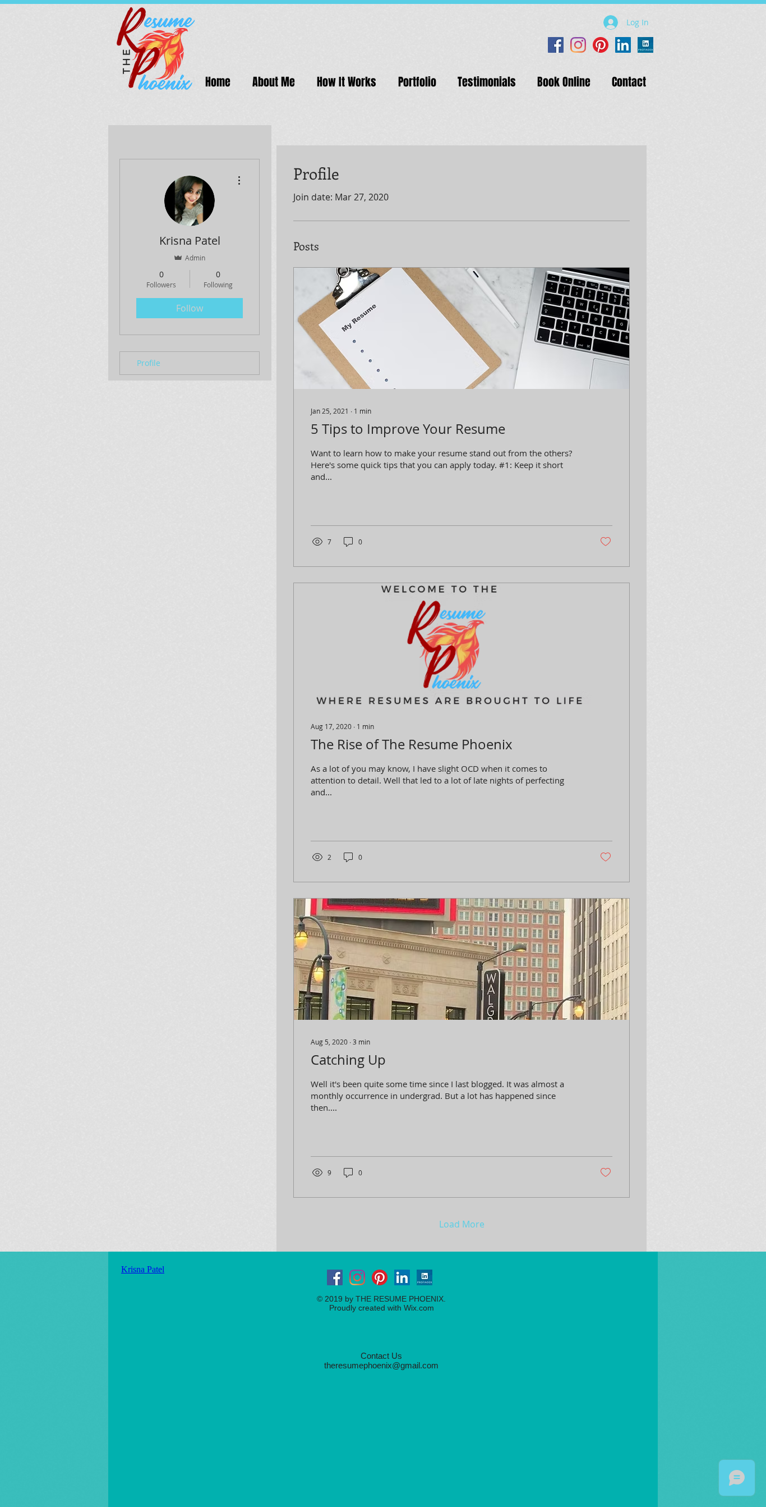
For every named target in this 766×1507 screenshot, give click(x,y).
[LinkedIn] (623, 45)
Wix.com (419, 1307)
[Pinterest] (600, 45)
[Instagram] (578, 45)
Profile (148, 363)
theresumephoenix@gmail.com (381, 1365)
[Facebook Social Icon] (556, 45)
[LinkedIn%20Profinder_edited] (645, 45)
